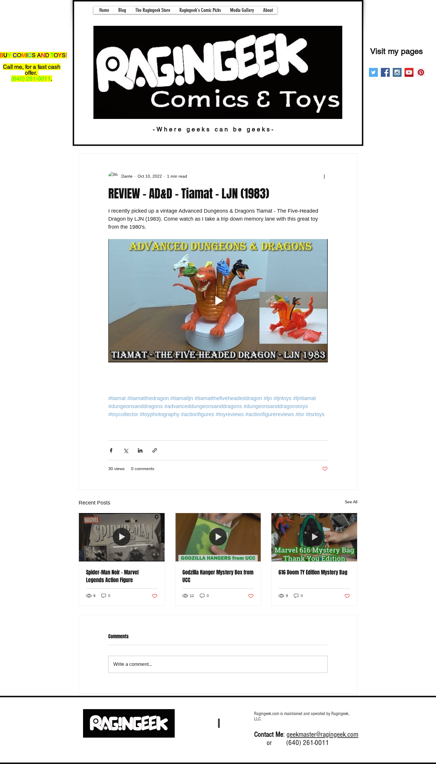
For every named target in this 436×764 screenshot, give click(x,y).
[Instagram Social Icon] (397, 72)
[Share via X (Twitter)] (125, 450)
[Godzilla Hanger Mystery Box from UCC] (218, 537)
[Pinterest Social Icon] (420, 72)
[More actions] (324, 176)
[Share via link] (154, 450)
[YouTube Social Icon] (409, 72)
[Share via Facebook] (111, 450)
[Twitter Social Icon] (373, 72)
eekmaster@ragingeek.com (324, 734)
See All (351, 501)
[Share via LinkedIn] (140, 450)
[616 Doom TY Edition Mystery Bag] (314, 537)
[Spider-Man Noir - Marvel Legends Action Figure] (122, 537)
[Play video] (218, 300)
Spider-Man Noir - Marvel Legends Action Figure (112, 576)
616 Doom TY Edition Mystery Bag (313, 572)
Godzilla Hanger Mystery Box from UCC (218, 576)
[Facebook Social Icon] (385, 72)
